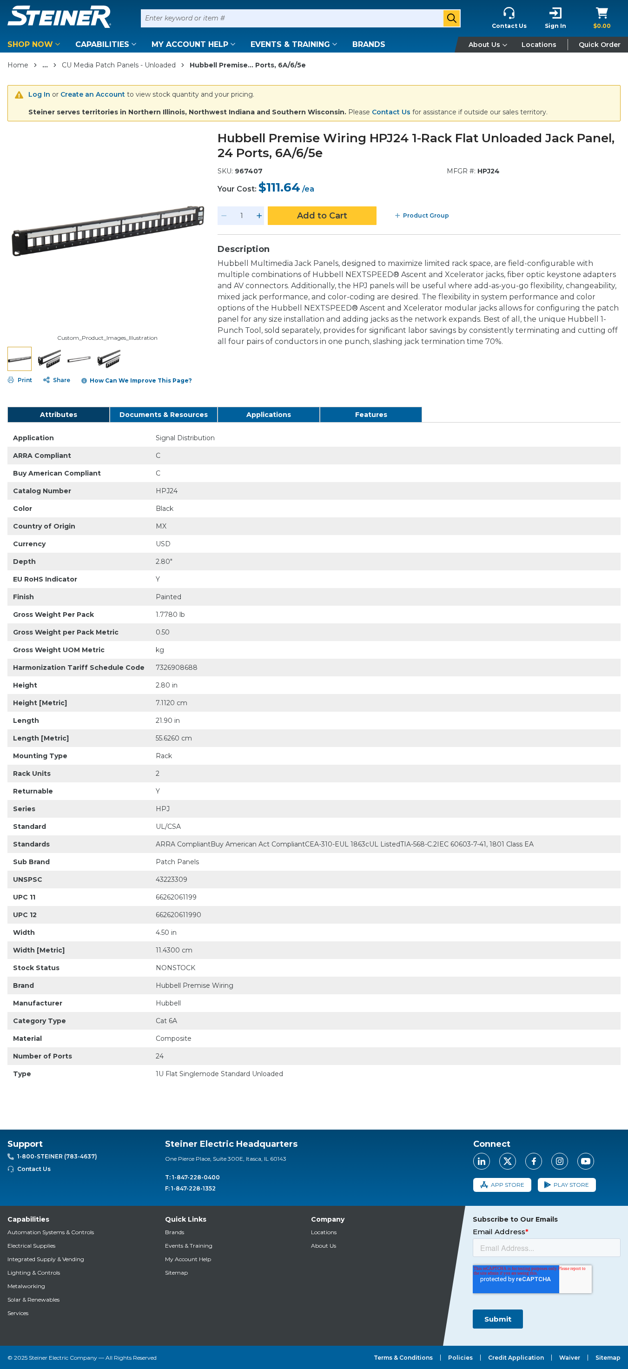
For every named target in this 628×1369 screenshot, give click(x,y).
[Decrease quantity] (224, 215)
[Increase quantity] (259, 215)
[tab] (58, 415)
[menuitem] (35, 44)
